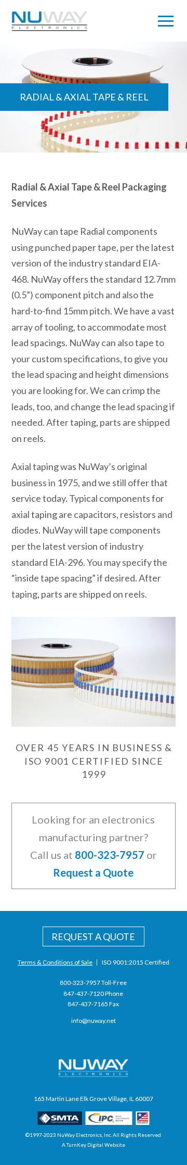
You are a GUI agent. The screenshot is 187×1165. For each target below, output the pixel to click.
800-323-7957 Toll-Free (93, 982)
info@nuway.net (93, 1020)
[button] (166, 21)
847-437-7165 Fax (93, 1004)
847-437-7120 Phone (93, 993)
